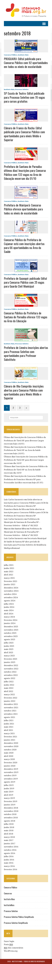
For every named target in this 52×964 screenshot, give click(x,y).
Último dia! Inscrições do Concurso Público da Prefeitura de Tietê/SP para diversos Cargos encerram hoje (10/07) (25, 440)
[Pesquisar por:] (26, 417)
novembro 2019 (11, 772)
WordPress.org (10, 950)
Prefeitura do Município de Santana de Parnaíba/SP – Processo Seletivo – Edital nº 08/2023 (22, 522)
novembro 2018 (11, 811)
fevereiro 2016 (10, 869)
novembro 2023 (11, 629)
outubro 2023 (10, 633)
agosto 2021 (9, 717)
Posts (8, 944)
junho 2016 (9, 859)
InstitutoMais (9, 905)
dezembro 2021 (11, 704)
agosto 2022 (9, 678)
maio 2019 (8, 791)
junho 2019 (9, 788)
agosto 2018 (9, 820)
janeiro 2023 (9, 662)
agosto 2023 (9, 639)
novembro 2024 (11, 590)
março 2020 (9, 759)
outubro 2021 (10, 710)
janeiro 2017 (9, 843)
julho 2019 (9, 785)
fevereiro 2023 (10, 658)
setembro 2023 (11, 636)
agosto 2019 (9, 781)
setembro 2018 (11, 817)
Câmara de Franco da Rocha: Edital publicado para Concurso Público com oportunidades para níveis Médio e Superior (24, 134)
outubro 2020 (10, 749)
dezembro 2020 (11, 743)
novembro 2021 (11, 707)
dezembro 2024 (11, 587)
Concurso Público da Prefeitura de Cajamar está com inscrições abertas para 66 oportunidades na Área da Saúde (24, 245)
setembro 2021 (11, 713)
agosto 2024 (9, 600)
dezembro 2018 (11, 807)
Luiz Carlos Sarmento (14, 499)
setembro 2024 (11, 597)
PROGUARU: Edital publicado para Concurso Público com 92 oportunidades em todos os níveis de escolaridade (26, 62)
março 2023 (9, 655)
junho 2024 (9, 607)
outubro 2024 (10, 594)
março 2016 (9, 866)
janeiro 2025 (9, 584)
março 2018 (9, 837)
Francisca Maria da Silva (15, 509)
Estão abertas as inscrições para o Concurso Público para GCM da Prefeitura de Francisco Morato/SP (26, 502)
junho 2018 (9, 827)
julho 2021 (9, 720)
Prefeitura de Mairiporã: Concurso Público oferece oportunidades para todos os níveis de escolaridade (23, 209)
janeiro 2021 (9, 739)
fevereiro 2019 (10, 801)
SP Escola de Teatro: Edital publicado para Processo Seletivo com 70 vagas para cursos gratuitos (24, 97)
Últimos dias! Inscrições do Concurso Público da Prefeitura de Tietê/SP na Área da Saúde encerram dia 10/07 (25, 469)
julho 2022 (9, 681)
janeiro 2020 (9, 765)
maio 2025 (8, 571)
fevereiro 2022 (10, 697)
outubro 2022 (10, 671)
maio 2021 (8, 726)
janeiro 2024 (9, 623)
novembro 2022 (11, 668)
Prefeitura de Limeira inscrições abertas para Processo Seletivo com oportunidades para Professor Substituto (26, 353)
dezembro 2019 (11, 769)
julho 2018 (9, 824)
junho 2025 (9, 568)
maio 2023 (8, 649)
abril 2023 (8, 652)
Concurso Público (10, 55)
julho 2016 (9, 856)
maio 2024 (8, 610)
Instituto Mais (23, 55)
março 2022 (9, 694)
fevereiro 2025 (10, 581)
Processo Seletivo (22, 89)
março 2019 (9, 798)
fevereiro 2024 (10, 620)
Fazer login (9, 941)
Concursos (8, 893)
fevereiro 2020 (10, 762)
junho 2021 (9, 723)
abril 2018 (8, 833)
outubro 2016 (10, 849)
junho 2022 (9, 684)
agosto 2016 (9, 853)
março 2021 (9, 733)
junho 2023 (9, 646)
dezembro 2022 (11, 665)
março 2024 (9, 616)
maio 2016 (8, 862)
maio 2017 (8, 840)
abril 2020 (8, 756)
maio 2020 (8, 752)
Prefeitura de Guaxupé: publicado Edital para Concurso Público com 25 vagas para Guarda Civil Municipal (25, 282)
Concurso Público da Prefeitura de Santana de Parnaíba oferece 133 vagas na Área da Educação (25, 317)
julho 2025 (9, 565)
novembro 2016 (11, 846)
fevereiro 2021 (10, 736)
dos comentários (13, 947)
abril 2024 (8, 613)
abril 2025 (8, 574)
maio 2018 (8, 830)
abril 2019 (8, 794)
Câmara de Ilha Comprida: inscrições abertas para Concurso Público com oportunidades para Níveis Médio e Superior (24, 392)
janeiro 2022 (9, 701)
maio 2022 (8, 688)
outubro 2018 (10, 814)
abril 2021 (8, 730)
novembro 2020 (11, 746)
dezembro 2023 (11, 626)
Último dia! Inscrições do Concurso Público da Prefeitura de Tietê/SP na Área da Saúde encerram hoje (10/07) (25, 450)
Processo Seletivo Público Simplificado (19, 916)
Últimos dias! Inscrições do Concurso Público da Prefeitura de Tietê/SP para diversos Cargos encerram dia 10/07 (25, 459)
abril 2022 (8, 691)
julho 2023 (9, 642)
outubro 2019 (10, 775)
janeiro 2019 (9, 804)
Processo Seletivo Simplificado (16, 922)
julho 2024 (9, 603)
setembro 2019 (11, 778)
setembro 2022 (11, 675)
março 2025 (9, 578)
